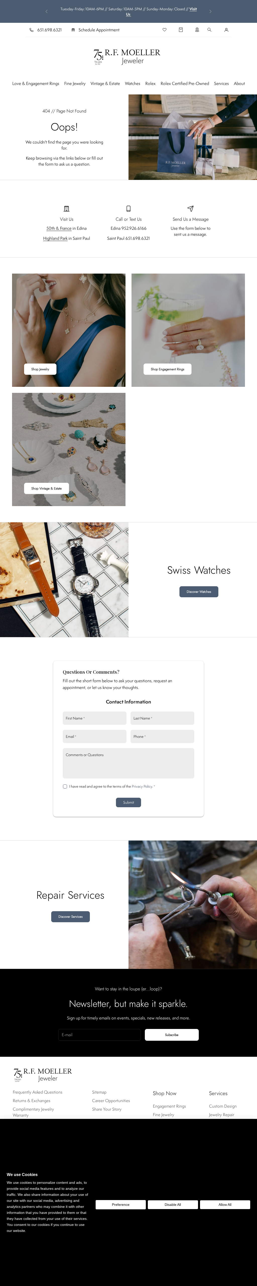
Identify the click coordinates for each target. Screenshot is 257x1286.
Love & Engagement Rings (35, 83)
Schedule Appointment (99, 30)
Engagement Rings (169, 1106)
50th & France (59, 228)
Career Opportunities (111, 1100)
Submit (128, 802)
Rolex (150, 83)
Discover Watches (199, 591)
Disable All (173, 1205)
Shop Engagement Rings (167, 369)
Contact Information (128, 701)
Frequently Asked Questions (37, 1092)
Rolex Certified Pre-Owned (185, 83)
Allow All (225, 1205)
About (239, 83)
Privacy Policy (142, 786)
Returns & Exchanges (31, 1100)
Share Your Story (106, 1109)
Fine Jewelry (75, 83)
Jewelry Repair (221, 1114)
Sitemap (99, 1092)
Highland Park (55, 238)
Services (221, 83)
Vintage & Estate (105, 83)
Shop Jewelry (40, 369)
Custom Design (223, 1106)
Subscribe (171, 1034)
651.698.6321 (49, 30)
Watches (132, 83)
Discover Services (70, 916)
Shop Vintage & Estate (46, 488)
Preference (121, 1205)
